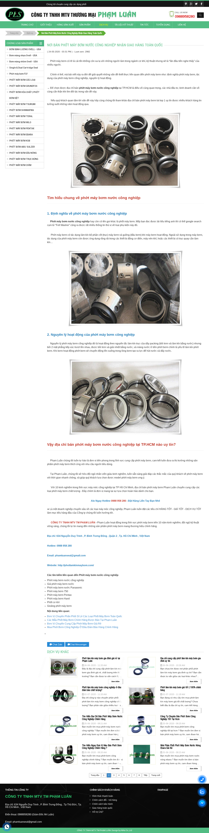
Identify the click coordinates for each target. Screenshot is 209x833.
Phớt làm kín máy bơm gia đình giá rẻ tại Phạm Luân (101, 660)
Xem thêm (115, 681)
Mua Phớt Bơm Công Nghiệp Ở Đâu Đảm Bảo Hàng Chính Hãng (82, 627)
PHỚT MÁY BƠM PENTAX (21, 128)
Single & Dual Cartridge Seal (23, 67)
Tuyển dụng (163, 24)
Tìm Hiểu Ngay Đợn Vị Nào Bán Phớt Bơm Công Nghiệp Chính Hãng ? (102, 747)
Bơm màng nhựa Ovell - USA (23, 55)
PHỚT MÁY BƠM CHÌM (20, 165)
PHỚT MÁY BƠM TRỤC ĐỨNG (23, 159)
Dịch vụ (103, 24)
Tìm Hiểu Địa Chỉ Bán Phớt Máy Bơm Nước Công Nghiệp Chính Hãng (102, 718)
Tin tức (144, 24)
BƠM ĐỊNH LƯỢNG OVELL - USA (25, 49)
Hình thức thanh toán (102, 796)
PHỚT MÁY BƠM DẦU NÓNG (23, 153)
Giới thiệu (46, 24)
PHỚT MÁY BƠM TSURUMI (22, 104)
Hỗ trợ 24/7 (97, 812)
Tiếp (145, 775)
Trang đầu (95, 775)
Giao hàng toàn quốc (102, 808)
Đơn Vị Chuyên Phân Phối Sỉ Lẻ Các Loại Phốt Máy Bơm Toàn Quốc (84, 616)
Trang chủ (27, 24)
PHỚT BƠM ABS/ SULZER (22, 146)
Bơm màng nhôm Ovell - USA (23, 61)
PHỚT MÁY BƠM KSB (19, 140)
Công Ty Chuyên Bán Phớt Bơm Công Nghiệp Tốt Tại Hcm (178, 718)
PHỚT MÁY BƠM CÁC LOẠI (22, 80)
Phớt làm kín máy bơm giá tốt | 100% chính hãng (180, 689)
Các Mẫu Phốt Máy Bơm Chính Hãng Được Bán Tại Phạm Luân (82, 620)
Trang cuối (155, 775)
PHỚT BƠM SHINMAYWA (21, 110)
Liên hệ (182, 24)
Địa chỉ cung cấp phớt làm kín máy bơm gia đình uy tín (180, 660)
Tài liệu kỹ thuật (124, 24)
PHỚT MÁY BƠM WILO (20, 122)
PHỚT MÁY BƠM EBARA (21, 134)
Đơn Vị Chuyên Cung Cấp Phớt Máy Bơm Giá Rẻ (74, 623)
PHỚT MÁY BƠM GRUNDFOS (23, 86)
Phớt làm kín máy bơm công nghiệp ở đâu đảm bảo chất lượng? (101, 689)
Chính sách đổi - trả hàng (104, 800)
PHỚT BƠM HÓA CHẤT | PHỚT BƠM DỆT (24, 95)
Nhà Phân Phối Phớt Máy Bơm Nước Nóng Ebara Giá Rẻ (180, 747)
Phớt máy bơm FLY (18, 73)
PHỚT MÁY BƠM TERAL (21, 116)
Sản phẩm (84, 24)
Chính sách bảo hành (102, 804)
